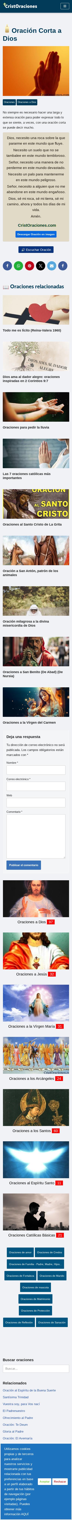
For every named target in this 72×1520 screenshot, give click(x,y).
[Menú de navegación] (65, 6)
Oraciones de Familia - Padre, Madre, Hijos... (35, 1264)
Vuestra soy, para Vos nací (21, 1404)
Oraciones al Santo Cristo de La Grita (32, 524)
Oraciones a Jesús (32, 974)
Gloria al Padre (13, 1431)
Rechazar (60, 1481)
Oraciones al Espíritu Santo (32, 1183)
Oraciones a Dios (27, 102)
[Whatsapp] (18, 265)
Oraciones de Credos (49, 1252)
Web (9, 795)
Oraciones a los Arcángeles (32, 1079)
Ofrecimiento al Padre (18, 1418)
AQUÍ (25, 1514)
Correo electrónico (18, 779)
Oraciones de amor (20, 1252)
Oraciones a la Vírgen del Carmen (29, 722)
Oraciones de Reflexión (19, 1322)
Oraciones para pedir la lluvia (26, 427)
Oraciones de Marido (52, 1275)
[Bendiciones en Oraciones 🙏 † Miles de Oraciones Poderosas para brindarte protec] (20, 6)
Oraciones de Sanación (52, 1322)
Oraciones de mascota (35, 1287)
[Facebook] (7, 265)
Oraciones (9, 102)
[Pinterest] (29, 265)
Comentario (14, 811)
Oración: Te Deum (15, 1424)
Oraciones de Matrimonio (35, 1299)
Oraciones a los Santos (32, 1131)
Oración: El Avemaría (17, 1438)
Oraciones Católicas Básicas (32, 1235)
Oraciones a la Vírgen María (32, 1026)
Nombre (12, 762)
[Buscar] (65, 1369)
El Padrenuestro (14, 1411)
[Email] (51, 265)
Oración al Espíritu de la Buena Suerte (29, 1390)
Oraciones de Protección (35, 1310)
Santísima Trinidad (15, 1397)
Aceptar (45, 1481)
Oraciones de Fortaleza (20, 1275)
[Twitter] (40, 265)
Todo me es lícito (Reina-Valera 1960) (32, 330)
